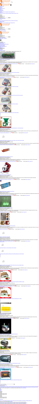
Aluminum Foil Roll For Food (6, 156)
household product (16, 386)
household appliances (8, 387)
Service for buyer (2, 22)
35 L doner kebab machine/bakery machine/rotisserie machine (10, 363)
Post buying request (2, 18)
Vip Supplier (6, 22)
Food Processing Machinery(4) (4, 44)
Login (1, 6)
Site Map (9, 13)
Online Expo (1, 10)
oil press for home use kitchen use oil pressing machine (7, 225)
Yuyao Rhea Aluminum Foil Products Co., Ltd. (6, 77)
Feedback (12, 13)
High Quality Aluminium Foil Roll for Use (7, 191)
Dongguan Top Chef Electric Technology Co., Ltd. (7, 179)
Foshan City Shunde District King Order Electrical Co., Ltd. (8, 367)
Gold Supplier (5, 400)
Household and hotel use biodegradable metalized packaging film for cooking (10, 298)
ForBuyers (1, 389)
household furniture (5, 386)
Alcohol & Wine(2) (2, 45)
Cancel (1, 19)
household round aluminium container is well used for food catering (9, 112)
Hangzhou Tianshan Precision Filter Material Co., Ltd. (7, 144)
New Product (16, 400)
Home (1, 20)
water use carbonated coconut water (5, 236)
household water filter (26, 387)
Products (1, 7)
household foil (32, 386)
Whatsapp (11, 401)
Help (14, 22)
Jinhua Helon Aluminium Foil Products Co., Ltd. (6, 195)
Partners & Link (16, 13)
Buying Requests (2, 8)
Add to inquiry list (32, 63)
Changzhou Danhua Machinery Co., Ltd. (5, 132)
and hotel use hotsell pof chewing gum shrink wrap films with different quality (12, 281)
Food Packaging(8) (2, 42)
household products (11, 386)
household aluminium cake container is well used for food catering (9, 86)
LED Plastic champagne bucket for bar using (6, 207)
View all (37, 387)
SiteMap (27, 400)
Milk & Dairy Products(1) (3, 46)
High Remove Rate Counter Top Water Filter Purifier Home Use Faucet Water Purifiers (12, 265)
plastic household (27, 386)
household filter (36, 386)
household (1, 386)
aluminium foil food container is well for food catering (9, 72)
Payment (7, 13)
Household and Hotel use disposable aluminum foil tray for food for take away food (11, 95)
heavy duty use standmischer (5, 174)
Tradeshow (1, 9)
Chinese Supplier (10, 22)
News (10, 20)
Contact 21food (12, 400)
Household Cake (13, 387)
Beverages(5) (2, 43)
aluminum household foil (32, 387)
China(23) (1, 49)
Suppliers (4, 50)
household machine (22, 386)
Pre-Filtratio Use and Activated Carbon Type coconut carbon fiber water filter (12, 140)
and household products (19, 387)
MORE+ (0, 115)
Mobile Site (30, 400)
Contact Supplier (27, 63)
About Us (1, 12)
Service (1, 11)
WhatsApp (1, 399)
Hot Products (24, 400)
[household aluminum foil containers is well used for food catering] (5, 103)
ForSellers (1, 390)
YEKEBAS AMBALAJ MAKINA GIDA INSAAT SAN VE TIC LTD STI (9, 63)
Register (3, 6)
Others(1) (1, 47)
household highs (2, 387)
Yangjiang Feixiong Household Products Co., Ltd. (7, 318)
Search (9, 17)
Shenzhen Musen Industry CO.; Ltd (5, 354)
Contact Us (4, 13)
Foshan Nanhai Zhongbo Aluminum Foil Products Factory (8, 161)
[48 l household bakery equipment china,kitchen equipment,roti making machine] (5, 379)
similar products (2, 241)
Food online (1, 38)
